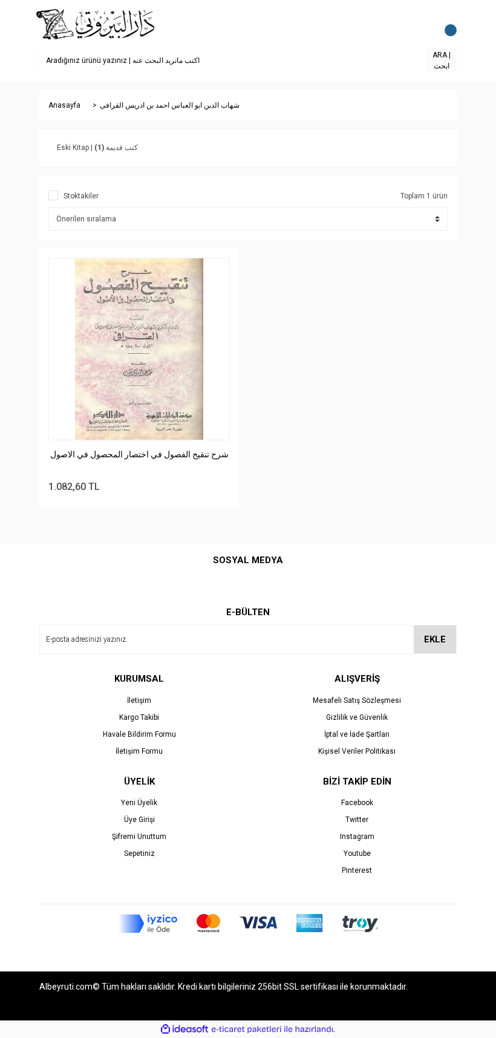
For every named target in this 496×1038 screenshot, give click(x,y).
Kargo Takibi (139, 717)
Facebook (357, 802)
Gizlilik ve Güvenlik (357, 717)
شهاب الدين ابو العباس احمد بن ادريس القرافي (170, 105)
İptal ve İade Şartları (357, 734)
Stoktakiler (81, 196)
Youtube (357, 853)
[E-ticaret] (246, 1029)
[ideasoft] (184, 1029)
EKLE (435, 639)
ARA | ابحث (441, 60)
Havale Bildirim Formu (139, 734)
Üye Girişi (139, 819)
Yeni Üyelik (139, 802)
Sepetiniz (139, 853)
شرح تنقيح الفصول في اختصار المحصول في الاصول (139, 454)
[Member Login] (420, 24)
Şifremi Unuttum (139, 836)
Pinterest (357, 870)
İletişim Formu (139, 751)
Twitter (356, 819)
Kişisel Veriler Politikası (357, 751)
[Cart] (444, 24)
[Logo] (96, 23)
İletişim (139, 700)
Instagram (357, 836)
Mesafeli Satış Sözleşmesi (357, 700)
